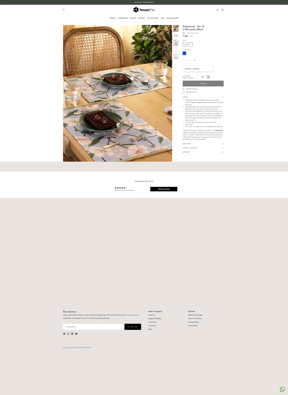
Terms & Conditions (195, 318)
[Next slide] (170, 93)
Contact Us (152, 325)
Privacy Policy (193, 325)
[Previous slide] (65, 93)
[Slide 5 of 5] (175, 57)
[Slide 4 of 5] (175, 50)
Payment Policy (193, 322)
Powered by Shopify (83, 347)
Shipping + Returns (190, 148)
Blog (150, 329)
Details (185, 97)
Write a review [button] (164, 189)
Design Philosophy (154, 318)
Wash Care (186, 144)
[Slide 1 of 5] (175, 28)
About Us (151, 315)
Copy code (208, 77)
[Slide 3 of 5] (175, 43)
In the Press (152, 322)
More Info (186, 152)
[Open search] (63, 9)
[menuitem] (113, 18)
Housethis (72, 347)
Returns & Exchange (195, 315)
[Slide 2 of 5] (175, 35)
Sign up (133, 327)
